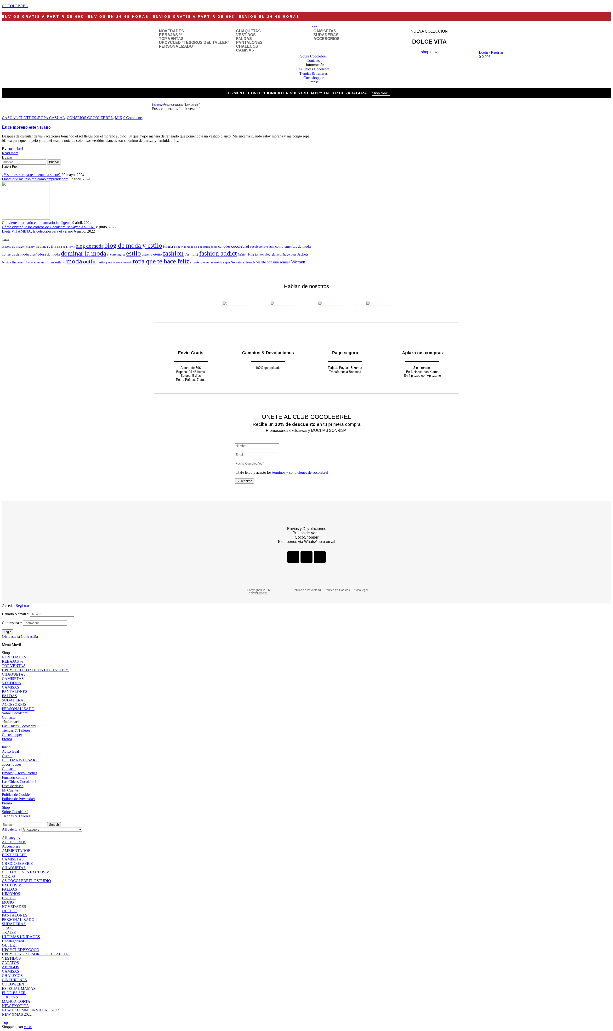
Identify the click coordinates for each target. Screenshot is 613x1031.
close (28, 1027)
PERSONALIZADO (176, 46)
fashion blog (246, 254)
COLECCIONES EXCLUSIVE (27, 872)
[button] (381, 93)
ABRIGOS (10, 967)
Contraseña (12, 623)
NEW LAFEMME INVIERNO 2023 (30, 1010)
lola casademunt (34, 262)
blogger (168, 246)
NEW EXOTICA (15, 1006)
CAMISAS (245, 50)
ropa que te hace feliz (161, 261)
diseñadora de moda (45, 254)
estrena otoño (152, 254)
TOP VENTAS (171, 39)
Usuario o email (15, 614)
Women (298, 261)
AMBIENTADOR (16, 851)
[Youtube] (320, 557)
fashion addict (218, 253)
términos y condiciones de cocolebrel (300, 472)
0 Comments (132, 118)
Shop (6, 807)
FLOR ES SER (14, 993)
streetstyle (197, 262)
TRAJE (8, 928)
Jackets (302, 254)
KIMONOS (11, 894)
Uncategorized (13, 941)
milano (60, 262)
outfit (89, 261)
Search (54, 824)
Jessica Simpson (12, 262)
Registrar (22, 606)
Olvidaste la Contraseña (20, 636)
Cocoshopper (12, 735)
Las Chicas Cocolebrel (19, 726)
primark (127, 262)
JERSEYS (10, 997)
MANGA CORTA (16, 1001)
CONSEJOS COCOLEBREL (90, 118)
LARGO (9, 898)
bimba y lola (48, 246)
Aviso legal (10, 751)
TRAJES (9, 932)
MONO (8, 902)
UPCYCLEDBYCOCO (20, 950)
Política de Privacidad (18, 799)
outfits (101, 262)
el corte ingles (116, 254)
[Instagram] (306, 557)
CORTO (8, 876)
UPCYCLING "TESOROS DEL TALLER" (36, 954)
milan (50, 262)
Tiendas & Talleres (16, 730)
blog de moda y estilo (133, 245)
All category (11, 838)
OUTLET (9, 911)
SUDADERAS (326, 35)
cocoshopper (11, 764)
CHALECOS (247, 46)
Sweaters (237, 262)
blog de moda (89, 246)
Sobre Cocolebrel (15, 713)
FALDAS (244, 39)
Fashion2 (191, 254)
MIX (118, 118)
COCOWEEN (13, 984)
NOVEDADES (171, 31)
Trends (250, 262)
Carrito (7, 756)
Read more (10, 153)
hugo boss (289, 254)
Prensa (7, 739)
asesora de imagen (13, 246)
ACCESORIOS (326, 39)
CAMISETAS (324, 31)
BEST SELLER (14, 855)
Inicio (6, 747)
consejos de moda (15, 254)
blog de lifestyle (66, 246)
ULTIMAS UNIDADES (21, 937)
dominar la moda (83, 253)
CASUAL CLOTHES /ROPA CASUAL (33, 118)
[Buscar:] (24, 162)
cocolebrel (15, 149)
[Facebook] (293, 557)
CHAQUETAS (248, 31)
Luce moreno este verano (26, 127)
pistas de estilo (114, 262)
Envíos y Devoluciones (19, 773)
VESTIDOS (246, 35)
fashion (173, 253)
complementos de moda (293, 246)
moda (74, 261)
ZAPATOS (10, 963)
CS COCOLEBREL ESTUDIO (26, 881)
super (226, 262)
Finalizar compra (14, 777)
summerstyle (214, 262)
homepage (158, 104)
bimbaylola (32, 246)
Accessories (11, 846)
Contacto (9, 717)
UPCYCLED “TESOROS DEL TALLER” (194, 43)
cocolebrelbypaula (262, 246)
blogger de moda (183, 246)
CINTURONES (14, 980)
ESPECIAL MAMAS (18, 988)
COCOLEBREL (15, 6)
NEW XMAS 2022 (17, 1014)
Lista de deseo (12, 786)
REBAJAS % (170, 35)
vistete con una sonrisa (273, 262)
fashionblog (263, 254)
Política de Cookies (16, 794)
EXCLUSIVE (13, 885)
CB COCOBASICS (17, 863)
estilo (133, 253)
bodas (214, 246)
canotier (224, 246)
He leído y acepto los (283, 472)
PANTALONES (249, 43)
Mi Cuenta (10, 790)
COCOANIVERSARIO (21, 760)
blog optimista (202, 246)
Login (7, 632)
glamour (277, 254)
